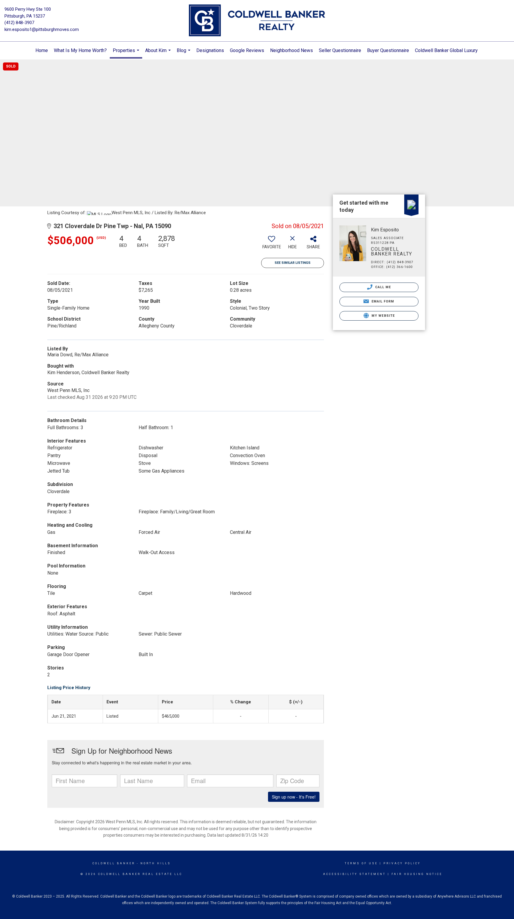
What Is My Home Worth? (80, 50)
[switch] (271, 244)
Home (41, 50)
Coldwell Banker (114, 863)
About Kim (158, 53)
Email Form (382, 301)
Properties (127, 53)
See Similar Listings (293, 263)
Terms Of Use (361, 863)
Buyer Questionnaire (388, 50)
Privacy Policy (402, 863)
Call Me (382, 287)
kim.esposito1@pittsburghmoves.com (41, 29)
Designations (210, 50)
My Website (382, 316)
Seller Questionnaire (340, 50)
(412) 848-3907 (19, 22)
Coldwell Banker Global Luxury (446, 50)
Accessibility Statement (354, 874)
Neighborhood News (291, 50)
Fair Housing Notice (416, 874)
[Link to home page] (257, 20)
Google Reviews (247, 50)
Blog (184, 53)
